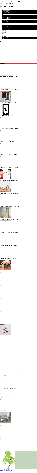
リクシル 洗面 (5, 20)
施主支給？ (3, 34)
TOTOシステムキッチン (6, 12)
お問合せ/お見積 (4, 36)
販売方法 (3, 33)
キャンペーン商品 (4, 30)
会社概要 (4, 38)
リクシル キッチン (5, 11)
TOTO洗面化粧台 (5, 21)
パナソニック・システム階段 (7, 27)
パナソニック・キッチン (6, 10)
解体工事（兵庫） (4, 32)
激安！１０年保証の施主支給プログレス (9, 3)
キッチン (3, 9)
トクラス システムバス (6, 18)
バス (2, 14)
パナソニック (3, 24)
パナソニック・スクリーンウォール (7, 29)
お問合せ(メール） (5, 37)
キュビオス (3, 23)
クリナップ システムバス (6, 17)
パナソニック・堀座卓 (6, 26)
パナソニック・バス (5, 15)
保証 (2, 35)
